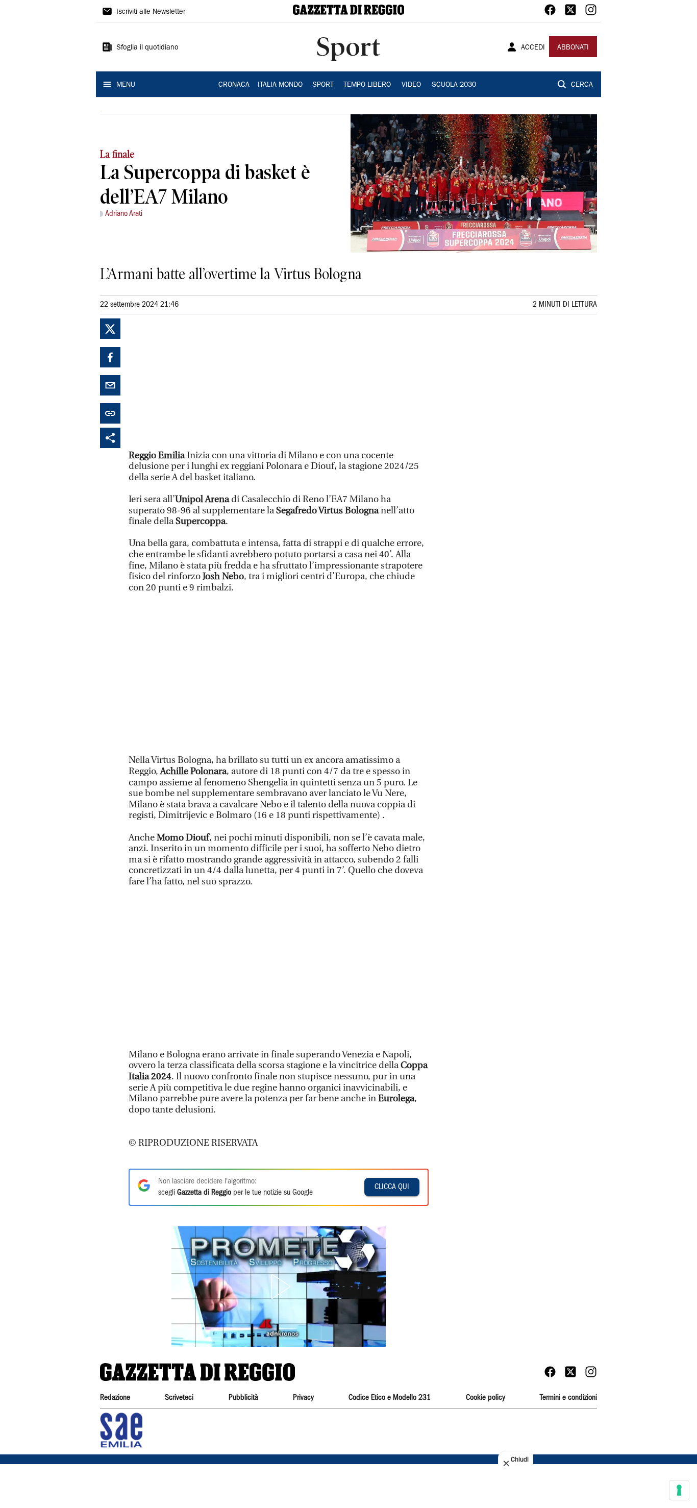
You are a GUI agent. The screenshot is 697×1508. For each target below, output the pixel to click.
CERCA (582, 85)
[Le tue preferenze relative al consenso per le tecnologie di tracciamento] (679, 1490)
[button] (278, 1286)
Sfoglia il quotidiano (147, 48)
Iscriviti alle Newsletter (150, 12)
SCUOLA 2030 (454, 85)
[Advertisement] (205, 382)
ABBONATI (573, 48)
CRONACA (234, 85)
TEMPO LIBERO (367, 85)
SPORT (323, 85)
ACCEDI (533, 48)
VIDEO (411, 85)
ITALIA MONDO (280, 85)
